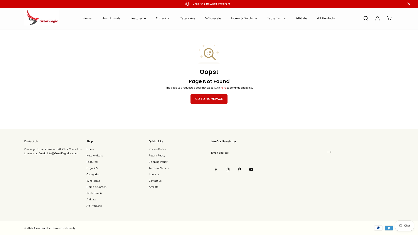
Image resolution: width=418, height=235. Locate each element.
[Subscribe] (329, 152)
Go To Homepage (209, 99)
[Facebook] (216, 169)
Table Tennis (276, 18)
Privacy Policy (157, 149)
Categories (187, 18)
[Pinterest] (239, 169)
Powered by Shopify (63, 228)
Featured (137, 18)
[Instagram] (228, 169)
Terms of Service (159, 168)
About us (154, 174)
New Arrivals (110, 18)
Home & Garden (243, 18)
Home (87, 18)
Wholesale (213, 18)
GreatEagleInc (42, 228)
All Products (326, 18)
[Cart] (389, 18)
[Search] (366, 18)
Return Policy (157, 155)
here (223, 87)
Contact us (155, 181)
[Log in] (377, 18)
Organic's (163, 18)
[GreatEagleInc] (41, 18)
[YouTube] (251, 169)
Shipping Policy (158, 162)
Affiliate (301, 18)
